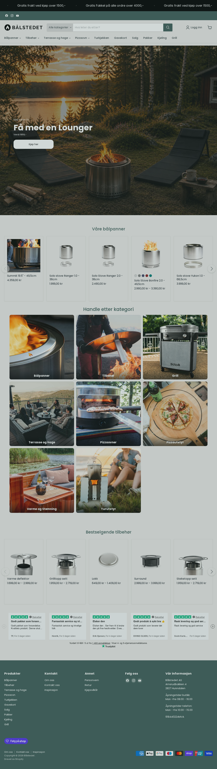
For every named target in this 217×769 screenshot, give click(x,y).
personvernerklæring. (100, 421)
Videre (108, 400)
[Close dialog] (148, 345)
